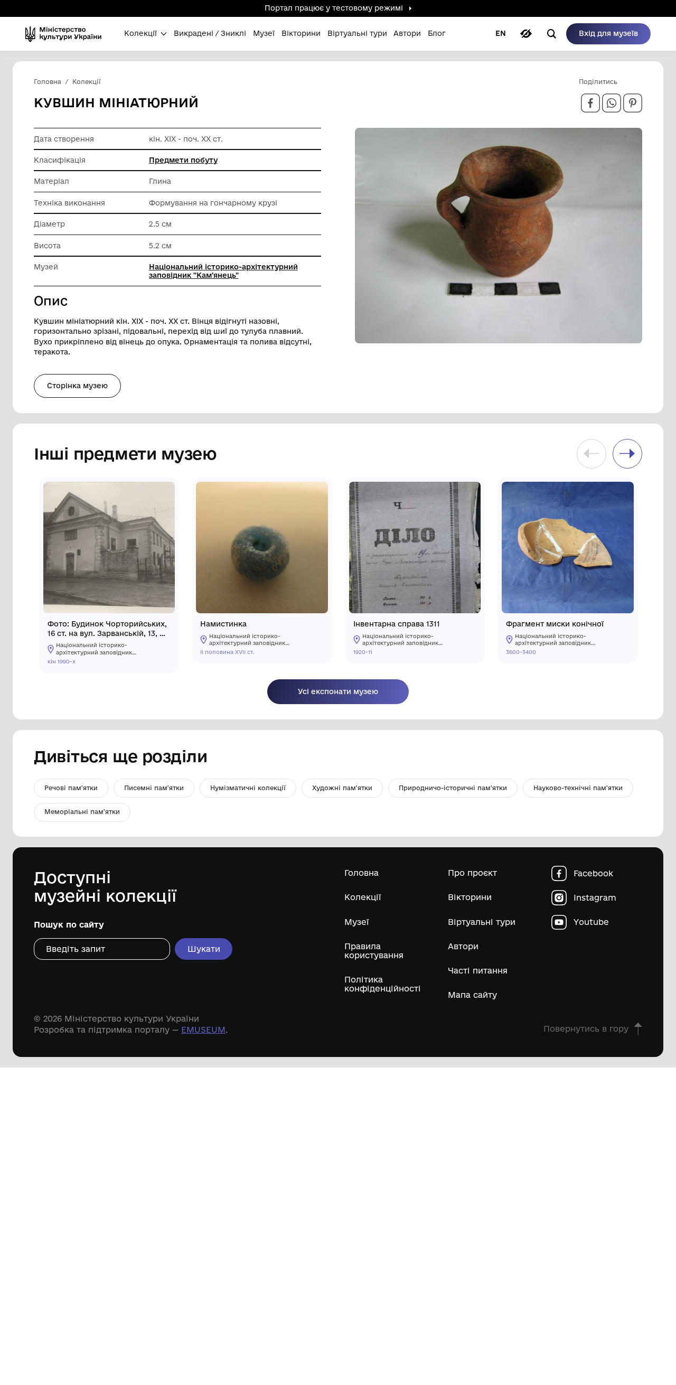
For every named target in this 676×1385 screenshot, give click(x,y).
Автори (463, 946)
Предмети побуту (183, 160)
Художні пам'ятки (342, 787)
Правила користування (373, 951)
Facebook (593, 873)
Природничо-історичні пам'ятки (453, 787)
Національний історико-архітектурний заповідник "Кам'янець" (223, 271)
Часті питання (478, 970)
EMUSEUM (203, 1029)
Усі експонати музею (338, 691)
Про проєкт (472, 872)
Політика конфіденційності (382, 984)
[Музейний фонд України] (66, 33)
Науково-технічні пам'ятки (578, 787)
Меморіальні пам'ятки (82, 811)
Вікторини (470, 897)
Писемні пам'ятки (154, 787)
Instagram (595, 897)
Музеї (356, 922)
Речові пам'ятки (71, 787)
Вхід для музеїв (608, 33)
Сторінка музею (77, 385)
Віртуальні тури (481, 922)
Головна (361, 872)
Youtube (591, 922)
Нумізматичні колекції (248, 787)
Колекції (362, 897)
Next (627, 454)
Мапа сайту (472, 994)
